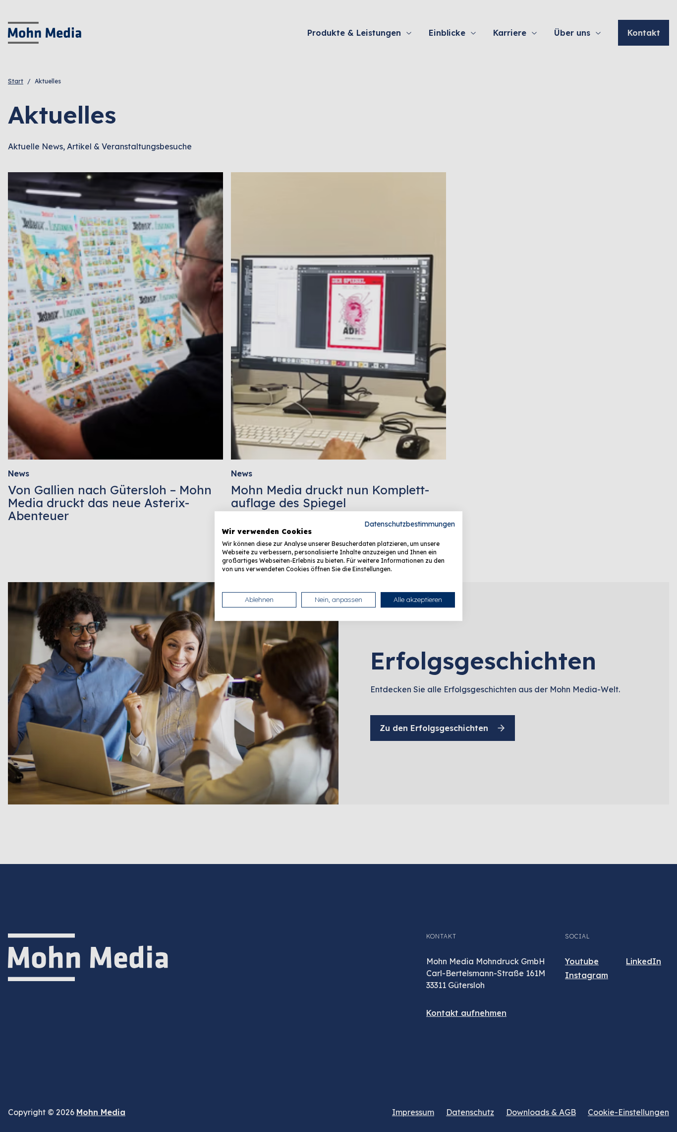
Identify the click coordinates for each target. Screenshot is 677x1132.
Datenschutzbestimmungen (409, 524)
